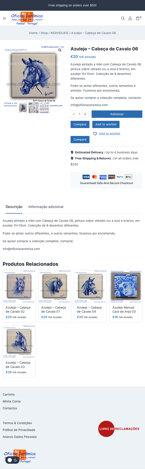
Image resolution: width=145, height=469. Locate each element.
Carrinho (9, 394)
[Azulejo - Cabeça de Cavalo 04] (90, 286)
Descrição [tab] (14, 207)
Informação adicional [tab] (45, 207)
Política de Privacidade (19, 430)
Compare (80, 124)
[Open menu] (4, 18)
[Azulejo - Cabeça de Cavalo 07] (54, 286)
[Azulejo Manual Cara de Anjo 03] (126, 286)
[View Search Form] (123, 18)
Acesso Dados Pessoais (20, 437)
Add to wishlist (106, 124)
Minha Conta (12, 401)
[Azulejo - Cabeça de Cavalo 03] (19, 341)
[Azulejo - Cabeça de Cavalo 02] (19, 286)
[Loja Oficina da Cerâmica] (27, 18)
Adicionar (117, 114)
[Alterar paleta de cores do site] (12, 460)
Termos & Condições (17, 423)
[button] (60, 50)
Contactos (10, 408)
